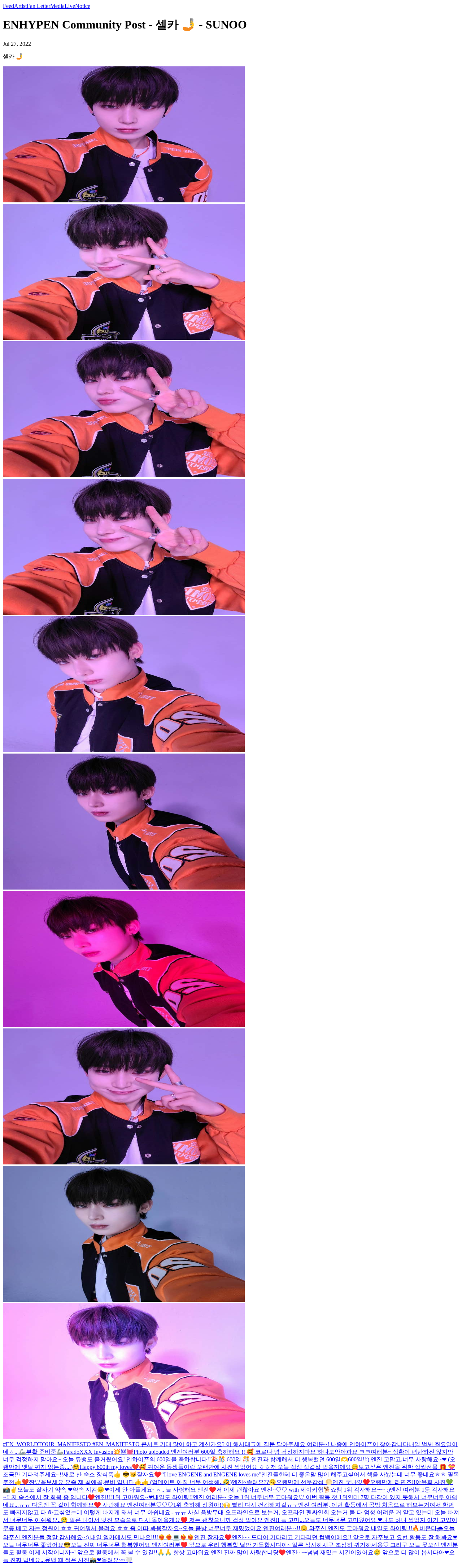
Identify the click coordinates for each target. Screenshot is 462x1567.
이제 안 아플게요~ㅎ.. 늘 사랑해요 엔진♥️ (162, 1490)
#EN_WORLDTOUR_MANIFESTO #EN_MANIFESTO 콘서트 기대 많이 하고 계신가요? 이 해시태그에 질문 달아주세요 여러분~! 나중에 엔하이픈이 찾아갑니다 (206, 1444)
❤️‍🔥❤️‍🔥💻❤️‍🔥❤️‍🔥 (176, 1537)
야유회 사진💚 (434, 1482)
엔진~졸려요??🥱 (254, 1482)
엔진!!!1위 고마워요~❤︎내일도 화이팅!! (144, 1497)
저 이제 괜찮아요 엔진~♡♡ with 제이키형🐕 (273, 1490)
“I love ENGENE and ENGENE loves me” (211, 1474)
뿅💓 (127, 1452)
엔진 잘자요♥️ (213, 1537)
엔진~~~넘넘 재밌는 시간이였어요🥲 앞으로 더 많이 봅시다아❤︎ (367, 1552)
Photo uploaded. (152, 1452)
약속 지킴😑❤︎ (91, 1490)
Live (70, 6)
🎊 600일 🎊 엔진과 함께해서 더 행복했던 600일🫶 (283, 1459)
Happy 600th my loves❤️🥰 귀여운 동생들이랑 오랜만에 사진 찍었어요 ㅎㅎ (175, 1467)
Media (57, 6)
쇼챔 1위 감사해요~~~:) (360, 1490)
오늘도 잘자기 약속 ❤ (45, 1490)
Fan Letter (38, 6)
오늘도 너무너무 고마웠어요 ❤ (343, 1520)
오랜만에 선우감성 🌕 (304, 1482)
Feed (8, 6)
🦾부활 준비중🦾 (41, 1452)
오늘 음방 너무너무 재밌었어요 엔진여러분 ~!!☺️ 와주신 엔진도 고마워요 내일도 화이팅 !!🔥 (300, 1528)
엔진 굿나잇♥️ (351, 1482)
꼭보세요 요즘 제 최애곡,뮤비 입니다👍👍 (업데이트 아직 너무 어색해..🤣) (136, 1482)
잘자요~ (172, 1528)
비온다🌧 (431, 1528)
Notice (82, 6)
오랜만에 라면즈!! (392, 1482)
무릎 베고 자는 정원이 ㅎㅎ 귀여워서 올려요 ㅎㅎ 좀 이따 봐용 (82, 1528)
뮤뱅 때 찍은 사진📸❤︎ (73, 1560)
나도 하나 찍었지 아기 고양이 (419, 1520)
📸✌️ (10, 1490)
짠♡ (34, 1482)
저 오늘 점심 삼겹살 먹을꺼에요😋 (314, 1467)
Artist (20, 6)
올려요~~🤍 (116, 1560)
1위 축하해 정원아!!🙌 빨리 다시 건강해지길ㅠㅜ (235, 1505)
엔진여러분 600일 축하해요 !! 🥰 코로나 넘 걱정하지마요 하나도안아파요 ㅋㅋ (271, 1452)
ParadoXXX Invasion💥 (92, 1452)
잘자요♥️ (149, 1474)
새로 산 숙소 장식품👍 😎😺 (100, 1474)
